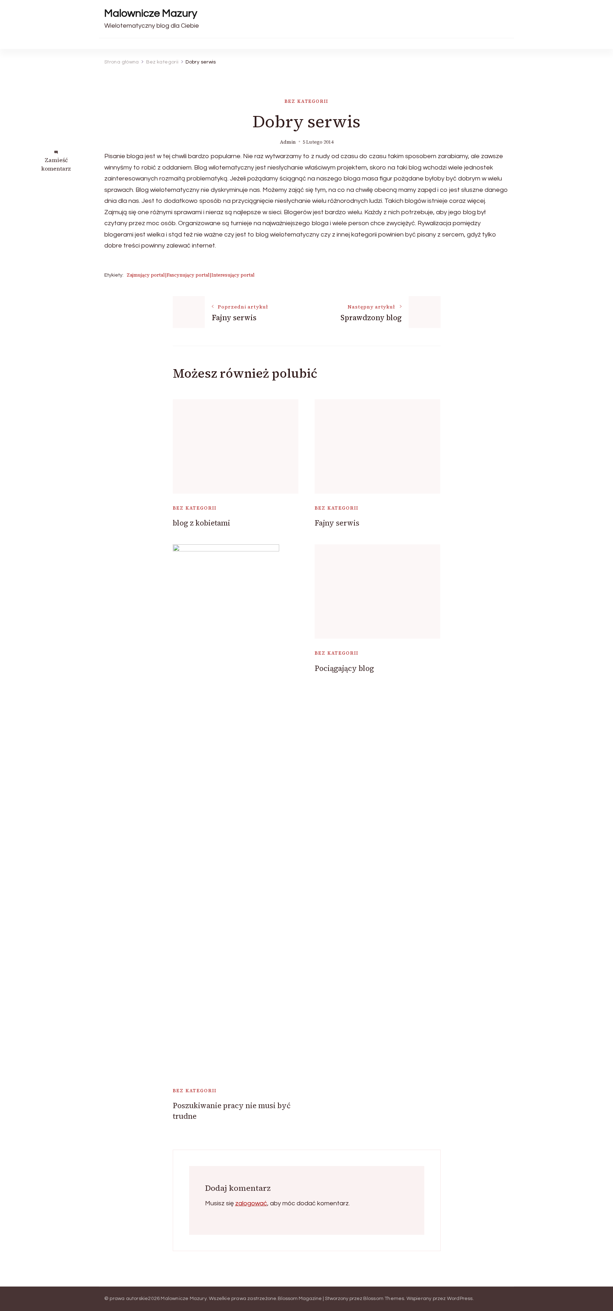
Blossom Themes (383, 1298)
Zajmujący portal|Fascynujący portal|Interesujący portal (191, 275)
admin (288, 142)
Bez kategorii (307, 101)
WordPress (460, 1298)
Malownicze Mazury (150, 13)
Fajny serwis (337, 523)
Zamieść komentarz (56, 164)
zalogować (251, 1203)
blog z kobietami (201, 523)
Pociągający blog (344, 668)
